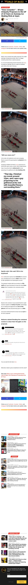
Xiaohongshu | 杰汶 (23, 37)
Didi (7, 19)
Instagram (3, 48)
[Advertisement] (14, 423)
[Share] (7, 40)
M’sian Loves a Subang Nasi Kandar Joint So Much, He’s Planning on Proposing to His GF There (13, 375)
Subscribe (21, 581)
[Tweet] (20, 40)
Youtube (16, 46)
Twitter (20, 46)
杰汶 (25, 62)
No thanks (11, 581)
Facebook (10, 46)
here (15, 362)
